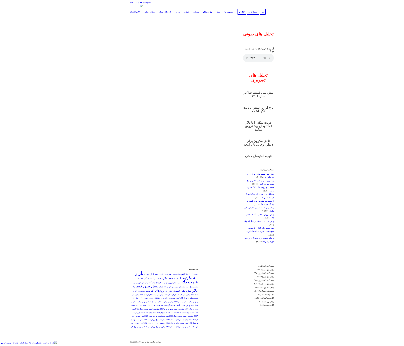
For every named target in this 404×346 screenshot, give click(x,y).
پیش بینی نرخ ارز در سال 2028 (177, 327)
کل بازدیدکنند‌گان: (266, 298)
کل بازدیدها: (269, 294)
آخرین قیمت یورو (161, 274)
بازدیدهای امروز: (267, 270)
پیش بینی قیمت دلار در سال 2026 (186, 302)
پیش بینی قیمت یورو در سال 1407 (172, 309)
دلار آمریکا (145, 278)
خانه (131, 2)
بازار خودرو (149, 274)
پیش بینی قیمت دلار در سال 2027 (160, 302)
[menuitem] (132, 2)
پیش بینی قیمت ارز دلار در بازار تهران (172, 287)
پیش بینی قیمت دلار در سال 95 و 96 (259, 221)
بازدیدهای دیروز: (267, 277)
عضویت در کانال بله (144, 2)
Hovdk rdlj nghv (191, 274)
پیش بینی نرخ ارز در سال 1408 (177, 323)
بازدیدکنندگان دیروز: (266, 280)
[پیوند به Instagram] (262, 2)
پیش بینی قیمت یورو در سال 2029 (156, 316)
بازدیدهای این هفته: (266, 284)
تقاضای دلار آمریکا (156, 278)
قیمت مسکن (155, 282)
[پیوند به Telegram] (266, 2)
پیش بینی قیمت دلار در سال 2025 (142, 298)
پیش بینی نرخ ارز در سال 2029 (154, 327)
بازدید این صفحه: (267, 302)
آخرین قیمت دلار (177, 274)
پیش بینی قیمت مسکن (178, 305)
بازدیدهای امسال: (267, 291)
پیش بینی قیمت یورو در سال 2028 (181, 316)
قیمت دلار (189, 282)
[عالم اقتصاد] (136, 12)
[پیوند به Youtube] (271, 2)
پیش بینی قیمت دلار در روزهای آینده (170, 290)
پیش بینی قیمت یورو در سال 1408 (147, 309)
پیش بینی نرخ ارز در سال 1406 (154, 319)
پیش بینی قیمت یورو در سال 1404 (155, 305)
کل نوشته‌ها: (269, 305)
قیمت (140, 278)
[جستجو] (271, 12)
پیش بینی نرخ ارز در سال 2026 (154, 323)
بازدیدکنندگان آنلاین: (266, 266)
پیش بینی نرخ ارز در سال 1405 (177, 319)
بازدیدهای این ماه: (267, 287)
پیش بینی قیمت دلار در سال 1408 (167, 298)
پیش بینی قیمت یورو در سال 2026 (164, 312)
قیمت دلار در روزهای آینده (171, 283)
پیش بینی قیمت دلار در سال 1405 (177, 294)
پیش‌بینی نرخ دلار (137, 327)
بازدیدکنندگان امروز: (265, 273)
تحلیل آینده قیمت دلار (174, 278)
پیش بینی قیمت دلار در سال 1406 (151, 294)
